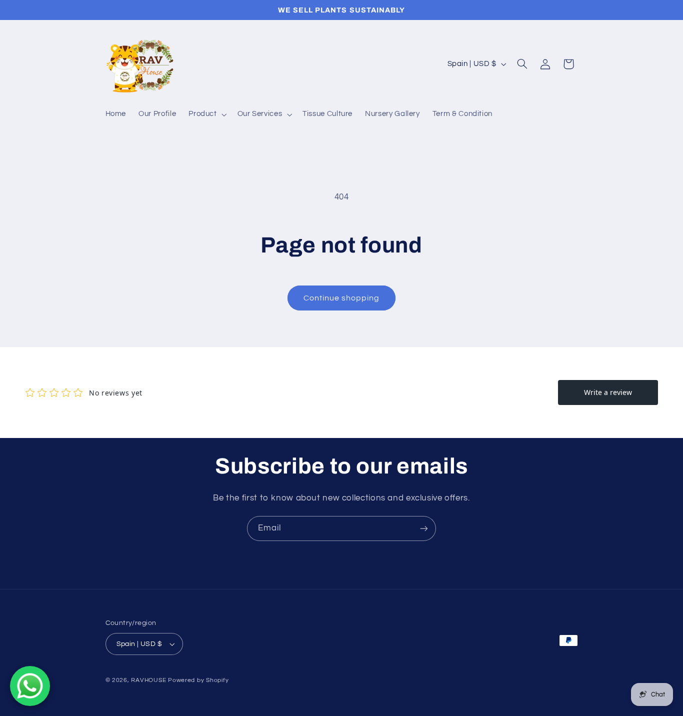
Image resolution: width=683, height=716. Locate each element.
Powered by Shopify (198, 680)
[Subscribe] (424, 528)
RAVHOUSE (148, 680)
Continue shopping (342, 298)
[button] (206, 115)
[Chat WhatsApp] (30, 686)
